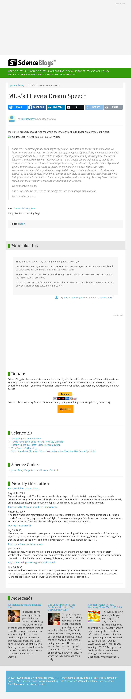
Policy (105, 71)
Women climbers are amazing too (24, 606)
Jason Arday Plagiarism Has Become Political (34, 470)
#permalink (106, 297)
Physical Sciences (35, 71)
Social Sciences (75, 71)
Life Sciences (15, 71)
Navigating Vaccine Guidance (26, 438)
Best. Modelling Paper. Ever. (23, 488)
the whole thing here (24, 208)
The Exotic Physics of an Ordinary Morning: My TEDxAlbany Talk (61, 607)
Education (93, 71)
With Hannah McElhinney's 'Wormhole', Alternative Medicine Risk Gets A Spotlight (53, 451)
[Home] (27, 63)
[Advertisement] (65, 27)
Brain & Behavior (30, 74)
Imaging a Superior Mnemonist (25, 544)
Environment (56, 71)
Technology (50, 74)
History (21, 223)
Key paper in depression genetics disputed (31, 562)
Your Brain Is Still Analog (24, 448)
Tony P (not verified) (74, 297)
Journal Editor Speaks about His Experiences (32, 507)
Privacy (58, 677)
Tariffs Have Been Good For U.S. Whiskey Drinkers (37, 441)
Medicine (13, 74)
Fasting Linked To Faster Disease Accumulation (36, 444)
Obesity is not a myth (19, 525)
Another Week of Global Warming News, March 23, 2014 (105, 606)
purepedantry (17, 85)
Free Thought (68, 74)
